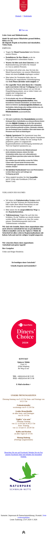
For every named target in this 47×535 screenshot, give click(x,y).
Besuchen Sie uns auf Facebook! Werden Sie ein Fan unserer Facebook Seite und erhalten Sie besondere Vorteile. (23, 455)
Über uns (24, 30)
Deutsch (18, 16)
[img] (23, 6)
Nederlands (28, 16)
